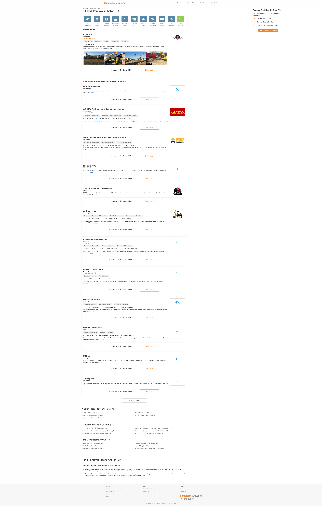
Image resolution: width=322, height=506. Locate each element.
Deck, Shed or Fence (134, 24)
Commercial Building (115, 24)
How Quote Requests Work (113, 489)
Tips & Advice (191, 3)
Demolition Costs (110, 494)
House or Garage (143, 24)
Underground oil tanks (169, 474)
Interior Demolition (153, 24)
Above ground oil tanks (106, 474)
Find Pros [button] (180, 3)
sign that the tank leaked (103, 471)
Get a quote (149, 70)
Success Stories (147, 494)
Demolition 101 (110, 491)
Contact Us (183, 491)
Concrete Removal (124, 24)
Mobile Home (162, 24)
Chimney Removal (106, 24)
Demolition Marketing (149, 489)
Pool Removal (171, 24)
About (181, 489)
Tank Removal (180, 24)
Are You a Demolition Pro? (208, 3)
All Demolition (88, 24)
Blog (107, 496)
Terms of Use (172, 503)
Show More (134, 400)
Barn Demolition (97, 24)
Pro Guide (146, 491)
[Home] (114, 3)
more (115, 48)
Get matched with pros (268, 30)
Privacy (164, 503)
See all (149, 63)
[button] (182, 499)
